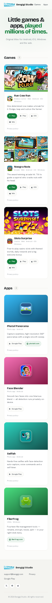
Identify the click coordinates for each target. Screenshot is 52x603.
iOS (35, 116)
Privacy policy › (13, 128)
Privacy (32, 574)
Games (37, 4)
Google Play (17, 343)
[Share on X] (6, 585)
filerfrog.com (17, 539)
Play (13, 116)
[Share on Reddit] (18, 585)
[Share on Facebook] (12, 585)
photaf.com (34, 343)
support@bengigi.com (13, 574)
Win (13, 122)
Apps (45, 4)
